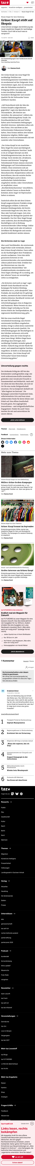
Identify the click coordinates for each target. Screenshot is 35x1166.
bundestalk (5, 956)
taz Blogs (4, 1055)
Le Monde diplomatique (9, 1064)
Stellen (3, 900)
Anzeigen (4, 1097)
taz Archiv (4, 1068)
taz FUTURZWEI (6, 1059)
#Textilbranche (21, 429)
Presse (3, 905)
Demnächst (5, 1022)
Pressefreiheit (6, 863)
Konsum (16, 11)
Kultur (3, 821)
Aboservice (5, 1116)
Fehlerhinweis (24, 434)
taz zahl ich (5, 928)
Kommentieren (14, 434)
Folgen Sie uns (5, 794)
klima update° (6, 966)
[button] (32, 2)
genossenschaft (6, 924)
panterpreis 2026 (7, 942)
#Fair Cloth (12, 429)
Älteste (32, 661)
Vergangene (5, 1035)
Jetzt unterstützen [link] (17, 420)
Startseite (4, 11)
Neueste (25, 661)
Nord (3, 835)
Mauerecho (5, 970)
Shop (3, 1092)
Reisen (3, 1083)
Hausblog (4, 891)
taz (5, 789)
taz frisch (4, 998)
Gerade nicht (25, 1123)
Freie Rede (5, 975)
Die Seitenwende (7, 896)
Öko (10, 11)
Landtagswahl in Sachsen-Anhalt (12, 872)
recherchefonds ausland (9, 933)
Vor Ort (3, 1026)
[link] (4, 7)
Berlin (3, 831)
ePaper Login (5, 1120)
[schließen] (32, 1123)
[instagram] (21, 795)
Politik (3, 808)
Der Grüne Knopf (22, 90)
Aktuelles (4, 886)
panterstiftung (6, 938)
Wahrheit (4, 840)
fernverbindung (6, 961)
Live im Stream (6, 1031)
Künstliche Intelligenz (8, 859)
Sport (3, 826)
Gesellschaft (5, 817)
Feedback (4, 1111)
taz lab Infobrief (6, 1007)
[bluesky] (16, 795)
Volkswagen (5, 868)
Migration (4, 854)
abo (2, 919)
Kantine (3, 1088)
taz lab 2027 (5, 1040)
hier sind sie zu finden (10, 681)
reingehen (4, 979)
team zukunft (5, 994)
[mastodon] (12, 795)
